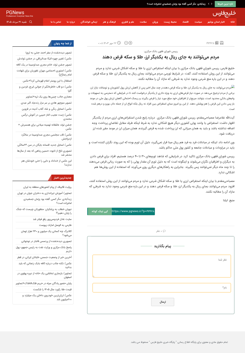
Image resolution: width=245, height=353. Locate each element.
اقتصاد (185, 22)
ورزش (155, 22)
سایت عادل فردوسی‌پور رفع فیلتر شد (52, 219)
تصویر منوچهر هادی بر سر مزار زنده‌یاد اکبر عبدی (46, 103)
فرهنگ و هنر (109, 22)
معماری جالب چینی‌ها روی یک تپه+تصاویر (49, 97)
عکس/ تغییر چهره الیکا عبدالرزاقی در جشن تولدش (44, 58)
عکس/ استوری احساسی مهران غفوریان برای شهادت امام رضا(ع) (44, 73)
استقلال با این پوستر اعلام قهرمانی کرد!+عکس (47, 81)
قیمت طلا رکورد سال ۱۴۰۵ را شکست (52, 289)
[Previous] (208, 4)
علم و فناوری (128, 22)
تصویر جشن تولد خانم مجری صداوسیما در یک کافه (44, 65)
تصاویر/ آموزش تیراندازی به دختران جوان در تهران (44, 193)
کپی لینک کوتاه (100, 211)
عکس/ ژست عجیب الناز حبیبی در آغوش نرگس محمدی (46, 117)
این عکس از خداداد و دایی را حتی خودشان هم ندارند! (46, 163)
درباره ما (71, 22)
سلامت (143, 22)
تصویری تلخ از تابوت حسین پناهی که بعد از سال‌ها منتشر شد (44, 153)
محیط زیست (170, 22)
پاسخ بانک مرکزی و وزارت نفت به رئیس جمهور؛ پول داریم (44, 249)
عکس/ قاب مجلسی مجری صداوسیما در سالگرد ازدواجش (46, 137)
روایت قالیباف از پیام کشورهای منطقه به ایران (47, 187)
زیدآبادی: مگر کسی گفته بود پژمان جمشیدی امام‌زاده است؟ (176, 4)
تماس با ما (56, 22)
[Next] (211, 4)
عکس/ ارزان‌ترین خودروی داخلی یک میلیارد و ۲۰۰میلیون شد (47, 297)
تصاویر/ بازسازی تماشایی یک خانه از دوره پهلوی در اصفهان (44, 275)
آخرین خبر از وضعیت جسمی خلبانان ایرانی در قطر (44, 257)
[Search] (31, 22)
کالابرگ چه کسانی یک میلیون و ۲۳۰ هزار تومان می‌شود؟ (46, 233)
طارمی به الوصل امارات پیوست (55, 225)
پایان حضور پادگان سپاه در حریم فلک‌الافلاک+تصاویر (44, 283)
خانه (232, 22)
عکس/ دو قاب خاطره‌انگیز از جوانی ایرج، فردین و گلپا (45, 89)
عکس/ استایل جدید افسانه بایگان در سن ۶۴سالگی (44, 145)
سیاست (198, 22)
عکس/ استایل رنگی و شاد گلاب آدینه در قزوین (47, 109)
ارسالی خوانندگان (89, 22)
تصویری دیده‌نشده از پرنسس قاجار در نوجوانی (46, 241)
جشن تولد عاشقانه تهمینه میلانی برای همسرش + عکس (45, 127)
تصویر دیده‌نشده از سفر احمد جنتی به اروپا (49, 53)
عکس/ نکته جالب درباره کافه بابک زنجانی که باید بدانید (45, 265)
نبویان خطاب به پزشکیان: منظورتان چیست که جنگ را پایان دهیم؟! (44, 211)
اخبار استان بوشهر (216, 22)
